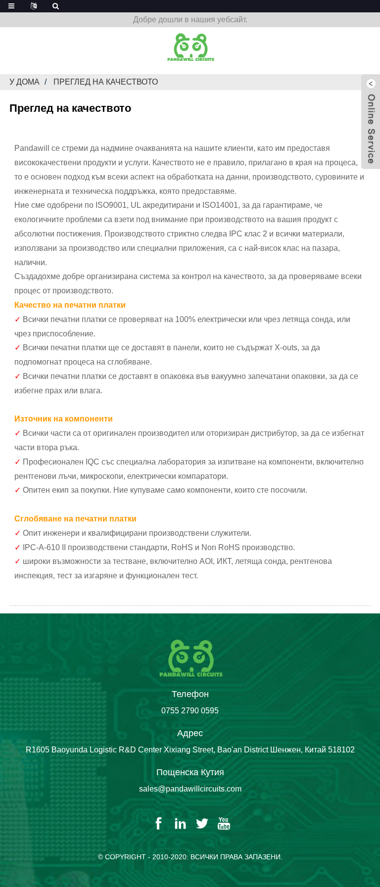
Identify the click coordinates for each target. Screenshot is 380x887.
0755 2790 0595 (190, 710)
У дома (24, 82)
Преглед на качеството (105, 82)
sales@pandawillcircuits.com (190, 789)
